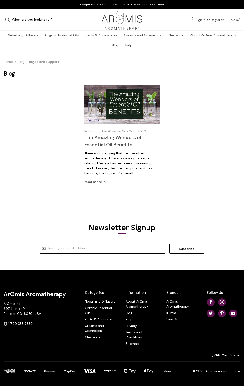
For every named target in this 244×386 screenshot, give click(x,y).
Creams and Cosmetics (142, 35)
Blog (115, 45)
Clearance (175, 35)
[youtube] (233, 313)
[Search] (9, 20)
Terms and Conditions (134, 334)
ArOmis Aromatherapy (177, 304)
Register (217, 20)
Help (128, 45)
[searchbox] (45, 20)
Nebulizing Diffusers (23, 35)
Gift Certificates (227, 355)
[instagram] (222, 302)
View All (172, 319)
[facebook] (211, 302)
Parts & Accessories (101, 35)
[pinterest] (222, 313)
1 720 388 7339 (20, 323)
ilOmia (171, 313)
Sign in (200, 20)
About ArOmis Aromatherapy (213, 35)
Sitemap (132, 343)
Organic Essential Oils (62, 35)
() (237, 20)
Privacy (131, 326)
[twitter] (211, 313)
